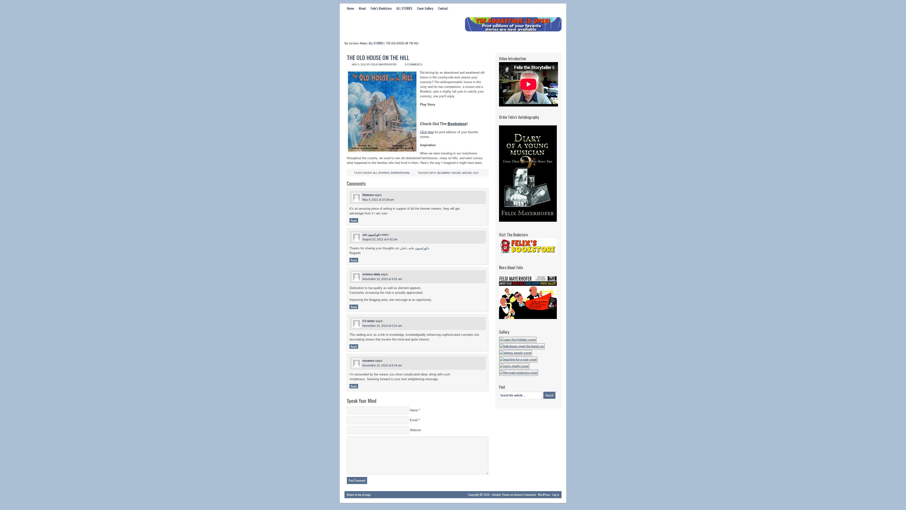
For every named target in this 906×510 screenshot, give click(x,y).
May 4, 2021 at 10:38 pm (378, 199)
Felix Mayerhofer (384, 64)
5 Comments (413, 64)
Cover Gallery (425, 8)
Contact (443, 8)
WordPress (544, 495)
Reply (354, 220)
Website (415, 430)
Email (414, 420)
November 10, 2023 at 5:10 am (382, 325)
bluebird (443, 172)
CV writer (368, 321)
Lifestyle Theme (501, 495)
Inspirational (400, 172)
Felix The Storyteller (379, 25)
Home (350, 8)
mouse (467, 172)
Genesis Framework (525, 495)
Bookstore (457, 124)
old (475, 172)
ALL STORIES (404, 8)
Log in (555, 495)
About (362, 8)
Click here (427, 132)
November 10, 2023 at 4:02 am (382, 279)
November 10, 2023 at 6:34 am (382, 365)
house (456, 172)
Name (414, 410)
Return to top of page (359, 495)
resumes (368, 360)
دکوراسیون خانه (371, 234)
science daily (371, 274)
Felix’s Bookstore (381, 8)
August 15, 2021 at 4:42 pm (380, 239)
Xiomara (368, 195)
